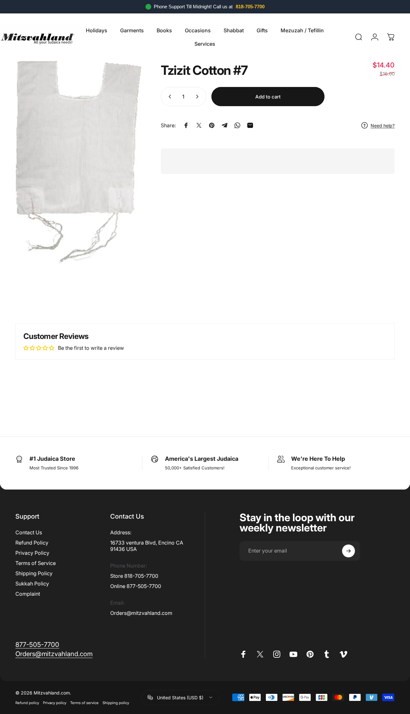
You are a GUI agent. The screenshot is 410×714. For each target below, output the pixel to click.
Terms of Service (35, 563)
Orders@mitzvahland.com (141, 613)
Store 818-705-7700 (134, 576)
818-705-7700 (250, 6)
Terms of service (84, 703)
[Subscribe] (348, 551)
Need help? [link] (383, 125)
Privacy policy (54, 703)
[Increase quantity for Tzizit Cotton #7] (198, 96)
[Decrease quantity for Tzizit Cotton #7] (168, 96)
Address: (120, 532)
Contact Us (28, 532)
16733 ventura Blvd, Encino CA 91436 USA (146, 545)
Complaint (27, 594)
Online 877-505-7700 (135, 586)
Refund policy (27, 703)
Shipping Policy (34, 573)
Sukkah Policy (32, 583)
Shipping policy (115, 703)
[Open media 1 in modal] (78, 163)
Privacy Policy (32, 553)
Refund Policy (31, 542)
